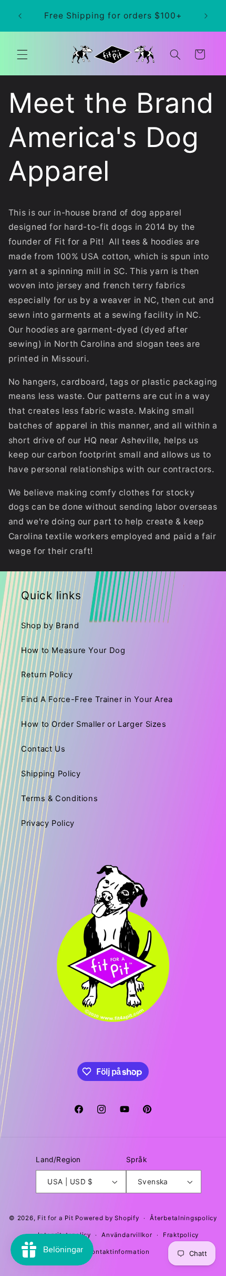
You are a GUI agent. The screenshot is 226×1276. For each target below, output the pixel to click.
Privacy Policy (48, 823)
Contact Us (43, 749)
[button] (22, 54)
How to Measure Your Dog (73, 650)
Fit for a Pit (55, 1218)
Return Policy (47, 674)
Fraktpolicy (181, 1235)
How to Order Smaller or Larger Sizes (94, 724)
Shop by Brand (50, 625)
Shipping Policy (50, 773)
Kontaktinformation (118, 1251)
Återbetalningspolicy (183, 1218)
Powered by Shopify (107, 1218)
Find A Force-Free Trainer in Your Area (97, 699)
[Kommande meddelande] (206, 15)
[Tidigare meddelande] (20, 15)
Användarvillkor (126, 1235)
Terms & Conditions (59, 798)
